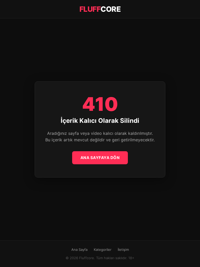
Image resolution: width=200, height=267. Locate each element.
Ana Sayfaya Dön (100, 157)
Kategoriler (102, 249)
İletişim (123, 249)
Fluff (100, 9)
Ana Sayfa (79, 249)
